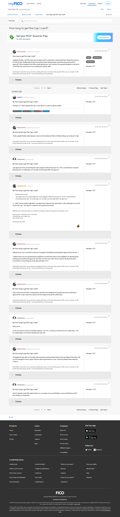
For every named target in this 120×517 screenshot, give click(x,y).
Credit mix (38, 473)
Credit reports (39, 482)
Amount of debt (40, 464)
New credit (38, 477)
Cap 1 (88, 57)
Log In (108, 3)
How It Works (31, 3)
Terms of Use (64, 435)
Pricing (39, 3)
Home (11, 430)
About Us (63, 430)
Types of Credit (26, 14)
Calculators (64, 482)
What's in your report (67, 464)
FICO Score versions (15, 473)
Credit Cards (38, 14)
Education (83, 3)
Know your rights (91, 464)
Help (102, 9)
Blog (36, 443)
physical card (97, 57)
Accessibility (64, 452)
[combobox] (66, 21)
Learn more (77, 504)
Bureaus (63, 468)
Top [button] (12, 417)
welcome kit (90, 61)
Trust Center (64, 439)
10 (92, 389)
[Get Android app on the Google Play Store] (91, 437)
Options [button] (109, 14)
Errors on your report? (67, 477)
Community (91, 3)
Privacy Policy (64, 443)
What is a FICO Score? (16, 468)
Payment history (14, 482)
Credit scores (13, 464)
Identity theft (90, 468)
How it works (13, 435)
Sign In (109, 9)
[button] (108, 49)
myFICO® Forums (24, 9)
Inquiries (63, 473)
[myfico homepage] (15, 3)
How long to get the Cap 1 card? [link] (55, 14)
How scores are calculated (17, 477)
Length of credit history (42, 468)
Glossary (89, 477)
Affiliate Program (65, 448)
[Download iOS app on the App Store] (90, 431)
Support (100, 3)
